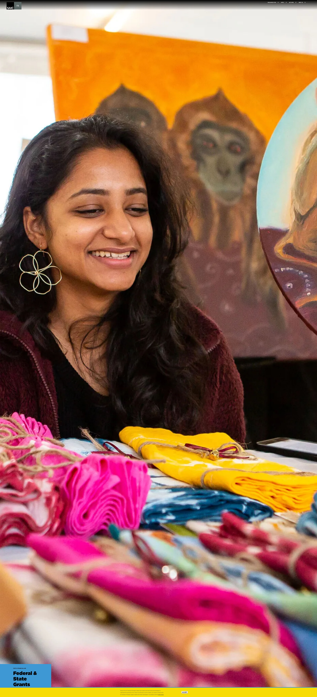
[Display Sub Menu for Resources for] (277, 2)
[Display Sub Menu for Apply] (285, 2)
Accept (184, 692)
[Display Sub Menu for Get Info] (295, 2)
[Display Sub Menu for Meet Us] (304, 2)
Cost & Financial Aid (19, 668)
